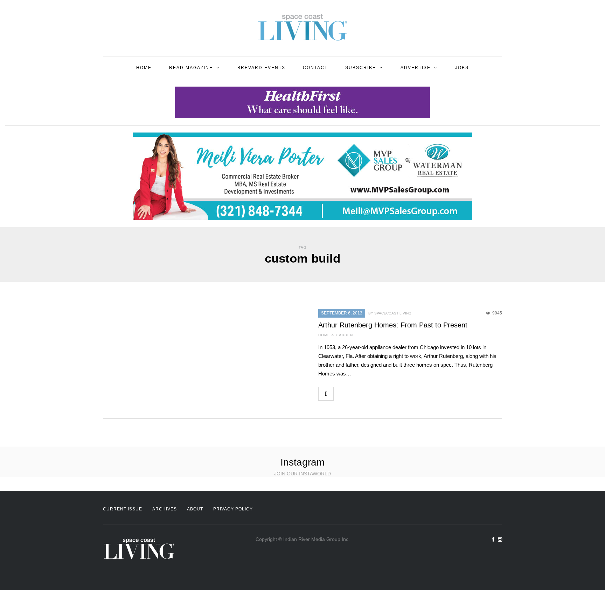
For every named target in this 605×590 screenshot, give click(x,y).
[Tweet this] (356, 394)
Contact (315, 67)
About (195, 509)
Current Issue (122, 509)
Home (144, 67)
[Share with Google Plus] (372, 394)
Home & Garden (335, 335)
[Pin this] (387, 394)
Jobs (462, 67)
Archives (164, 509)
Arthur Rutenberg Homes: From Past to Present (392, 325)
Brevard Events (261, 67)
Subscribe (360, 67)
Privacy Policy (233, 509)
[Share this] (341, 394)
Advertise (416, 67)
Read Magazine (191, 67)
